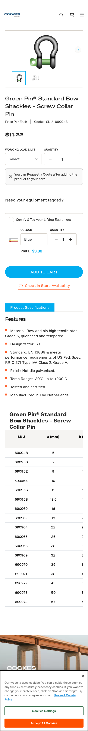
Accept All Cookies (44, 723)
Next (78, 49)
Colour (26, 229)
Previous (10, 49)
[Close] (83, 676)
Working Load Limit (20, 149)
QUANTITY (51, 149)
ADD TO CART (44, 272)
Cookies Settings (44, 710)
